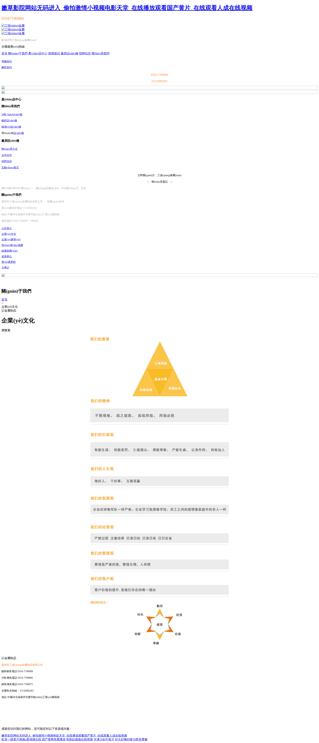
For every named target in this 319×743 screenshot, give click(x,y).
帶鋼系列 (6, 61)
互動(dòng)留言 (10, 167)
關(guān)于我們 (18, 53)
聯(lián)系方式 (9, 149)
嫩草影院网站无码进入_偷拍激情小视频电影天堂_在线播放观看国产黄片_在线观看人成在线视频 (127, 7)
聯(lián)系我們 (100, 53)
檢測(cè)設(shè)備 (11, 126)
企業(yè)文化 (8, 234)
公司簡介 (6, 228)
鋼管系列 (6, 67)
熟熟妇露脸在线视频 (79, 739)
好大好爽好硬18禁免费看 (131, 739)
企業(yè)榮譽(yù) (10, 239)
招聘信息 (85, 53)
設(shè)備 (18, 133)
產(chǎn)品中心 (37, 53)
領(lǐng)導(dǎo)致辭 (12, 245)
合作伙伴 (6, 155)
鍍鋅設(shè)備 (9, 120)
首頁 (4, 53)
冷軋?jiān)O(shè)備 (11, 114)
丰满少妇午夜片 (104, 739)
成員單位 (6, 256)
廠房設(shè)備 (69, 53)
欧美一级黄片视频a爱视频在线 (21, 739)
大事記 (5, 267)
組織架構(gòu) (9, 250)
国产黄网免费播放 (54, 739)
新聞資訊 (54, 53)
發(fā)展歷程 (8, 262)
